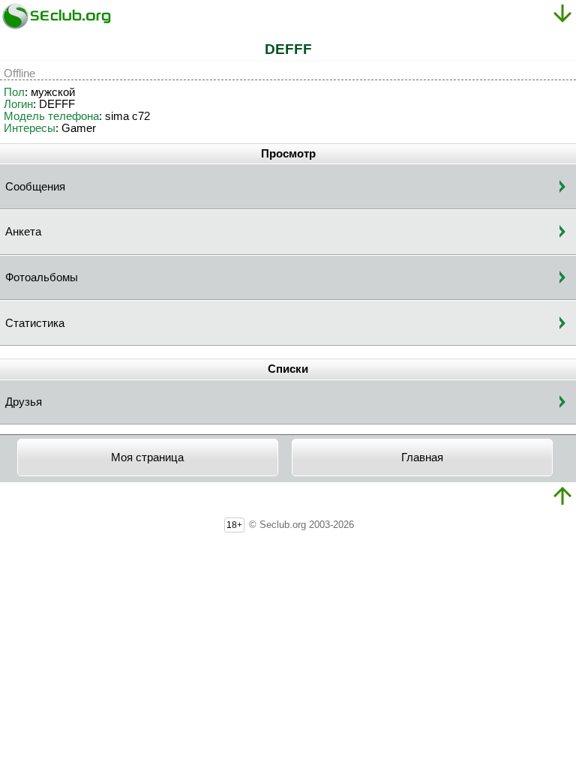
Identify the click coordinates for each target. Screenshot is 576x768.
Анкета (23, 232)
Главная (422, 458)
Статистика (34, 323)
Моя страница (147, 458)
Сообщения (35, 187)
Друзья (23, 402)
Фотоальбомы (41, 278)
